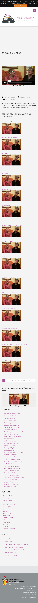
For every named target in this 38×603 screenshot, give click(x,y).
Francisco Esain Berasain (11, 429)
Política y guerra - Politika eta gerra (14, 547)
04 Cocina (5, 173)
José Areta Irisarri (9, 445)
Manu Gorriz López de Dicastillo (13, 461)
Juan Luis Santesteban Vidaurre (13, 452)
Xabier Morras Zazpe (10, 486)
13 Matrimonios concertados (10, 329)
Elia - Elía (5, 511)
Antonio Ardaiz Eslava (10, 418)
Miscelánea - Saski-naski (10, 555)
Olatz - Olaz (6, 522)
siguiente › (24, 380)
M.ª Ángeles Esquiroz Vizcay (12, 459)
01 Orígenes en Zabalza (9, 122)
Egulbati (5, 509)
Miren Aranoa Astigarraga (11, 466)
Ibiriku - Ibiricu (7, 520)
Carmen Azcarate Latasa (11, 427)
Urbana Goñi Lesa (9, 482)
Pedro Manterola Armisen (11, 475)
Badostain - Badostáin (9, 504)
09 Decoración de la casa (9, 257)
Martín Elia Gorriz (9, 464)
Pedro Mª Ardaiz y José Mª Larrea (14, 477)
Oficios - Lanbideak (9, 552)
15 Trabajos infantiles (8, 360)
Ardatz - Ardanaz (8, 500)
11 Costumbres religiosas (9, 293)
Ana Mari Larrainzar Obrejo (12, 414)
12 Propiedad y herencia (9, 308)
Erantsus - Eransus (8, 515)
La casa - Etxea (8, 539)
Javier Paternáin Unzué (11, 439)
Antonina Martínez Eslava (11, 416)
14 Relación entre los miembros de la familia (15, 344)
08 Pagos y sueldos (7, 241)
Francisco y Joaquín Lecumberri (13, 432)
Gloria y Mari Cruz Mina (9, 97)
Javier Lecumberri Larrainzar (12, 436)
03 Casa (4, 153)
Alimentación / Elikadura (25, 97)
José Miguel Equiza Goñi (11, 448)
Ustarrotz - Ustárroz (9, 529)
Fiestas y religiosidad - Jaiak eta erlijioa (15, 544)
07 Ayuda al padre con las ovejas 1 (12, 225)
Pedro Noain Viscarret (10, 480)
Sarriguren (13, 99)
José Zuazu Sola (9, 450)
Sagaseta (5, 524)
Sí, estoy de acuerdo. (20, 5)
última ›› (31, 380)
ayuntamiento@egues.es (29, 597)
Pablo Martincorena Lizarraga (12, 468)
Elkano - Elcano (7, 513)
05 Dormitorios (6, 189)
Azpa (4, 502)
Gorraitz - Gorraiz (8, 518)
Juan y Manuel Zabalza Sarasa (13, 457)
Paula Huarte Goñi (9, 473)
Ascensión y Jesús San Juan (12, 423)
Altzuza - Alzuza (7, 498)
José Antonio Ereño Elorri (11, 443)
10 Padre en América (8, 277)
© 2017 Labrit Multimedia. (28, 586)
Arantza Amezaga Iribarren (12, 420)
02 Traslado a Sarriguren (9, 138)
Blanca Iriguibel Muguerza (11, 425)
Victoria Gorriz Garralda (11, 484)
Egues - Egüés (7, 507)
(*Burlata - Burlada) (8, 496)
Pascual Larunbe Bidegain (11, 471)
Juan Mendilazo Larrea (10, 455)
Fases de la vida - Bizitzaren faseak (13, 550)
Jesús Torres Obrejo (10, 441)
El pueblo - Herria (8, 542)
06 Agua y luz (6, 205)
